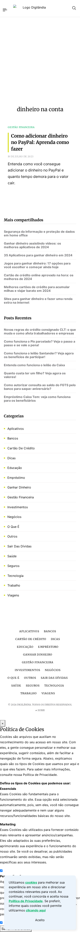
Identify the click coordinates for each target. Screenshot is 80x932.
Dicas (11, 458)
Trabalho (13, 585)
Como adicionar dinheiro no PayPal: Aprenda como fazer (40, 142)
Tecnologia (15, 576)
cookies (31, 882)
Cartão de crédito (21, 448)
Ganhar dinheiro (19, 487)
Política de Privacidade (26, 901)
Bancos (12, 438)
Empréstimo (16, 478)
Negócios (14, 517)
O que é (13, 527)
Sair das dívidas (19, 546)
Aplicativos (15, 429)
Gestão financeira (20, 497)
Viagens (13, 595)
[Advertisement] (40, 62)
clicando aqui (36, 910)
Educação (14, 468)
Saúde (12, 556)
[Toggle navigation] (4, 9)
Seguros (13, 566)
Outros (12, 536)
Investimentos (17, 507)
